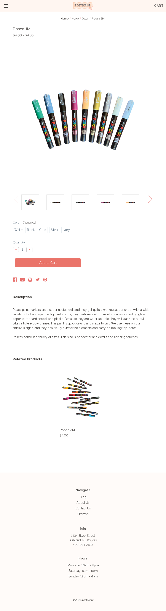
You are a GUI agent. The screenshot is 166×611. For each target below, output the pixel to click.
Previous (16, 199)
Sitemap (83, 514)
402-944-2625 (83, 544)
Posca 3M (67, 430)
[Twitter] (37, 280)
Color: (25, 222)
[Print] (30, 280)
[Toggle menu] (6, 6)
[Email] (22, 280)
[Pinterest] (45, 280)
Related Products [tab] (27, 359)
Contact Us (83, 508)
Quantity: (19, 242)
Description (22, 297)
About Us (83, 502)
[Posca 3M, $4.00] (80, 397)
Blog (83, 497)
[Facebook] (15, 280)
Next (150, 199)
